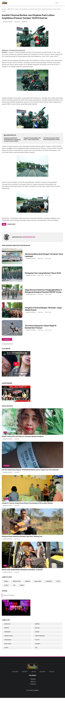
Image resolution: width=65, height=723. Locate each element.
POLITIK (37, 639)
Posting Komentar (7, 344)
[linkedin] (16, 228)
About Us (33, 681)
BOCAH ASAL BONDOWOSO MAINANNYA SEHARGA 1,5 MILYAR (22, 569)
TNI (14, 585)
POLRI (58, 581)
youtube (51, 671)
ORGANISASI (7, 639)
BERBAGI (37, 624)
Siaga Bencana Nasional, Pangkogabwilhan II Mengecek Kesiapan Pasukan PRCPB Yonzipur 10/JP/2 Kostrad (12, 139)
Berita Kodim (38, 581)
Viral (5, 432)
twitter (33, 671)
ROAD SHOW (7, 643)
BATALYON (7, 624)
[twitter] (6, 228)
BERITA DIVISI (16, 581)
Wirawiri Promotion (9, 595)
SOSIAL (6, 585)
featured (6, 465)
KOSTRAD (6, 498)
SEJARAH (37, 643)
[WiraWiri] (5, 3)
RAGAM (5, 532)
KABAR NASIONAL (40, 635)
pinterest (25, 671)
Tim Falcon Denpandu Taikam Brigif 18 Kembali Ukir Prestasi (51, 138)
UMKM (22, 585)
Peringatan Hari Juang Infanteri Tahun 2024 (43, 273)
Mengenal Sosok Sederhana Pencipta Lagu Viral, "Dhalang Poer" (22, 536)
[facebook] (3, 228)
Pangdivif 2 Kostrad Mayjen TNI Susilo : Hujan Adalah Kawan (32, 138)
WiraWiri (36, 690)
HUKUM (37, 631)
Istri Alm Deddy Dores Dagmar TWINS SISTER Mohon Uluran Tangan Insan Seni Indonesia (30, 470)
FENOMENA (7, 631)
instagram (15, 671)
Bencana (37, 627)
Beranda (4, 9)
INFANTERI (49, 581)
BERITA (6, 581)
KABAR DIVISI (10, 9)
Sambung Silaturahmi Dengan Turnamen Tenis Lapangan (44, 255)
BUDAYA (6, 627)
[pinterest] (12, 228)
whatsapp (42, 671)
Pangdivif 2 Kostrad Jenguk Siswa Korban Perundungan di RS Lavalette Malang (27, 503)
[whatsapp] (9, 228)
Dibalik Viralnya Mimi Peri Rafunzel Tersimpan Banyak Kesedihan (23, 436)
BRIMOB (27, 581)
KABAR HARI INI (8, 635)
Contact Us (33, 684)
